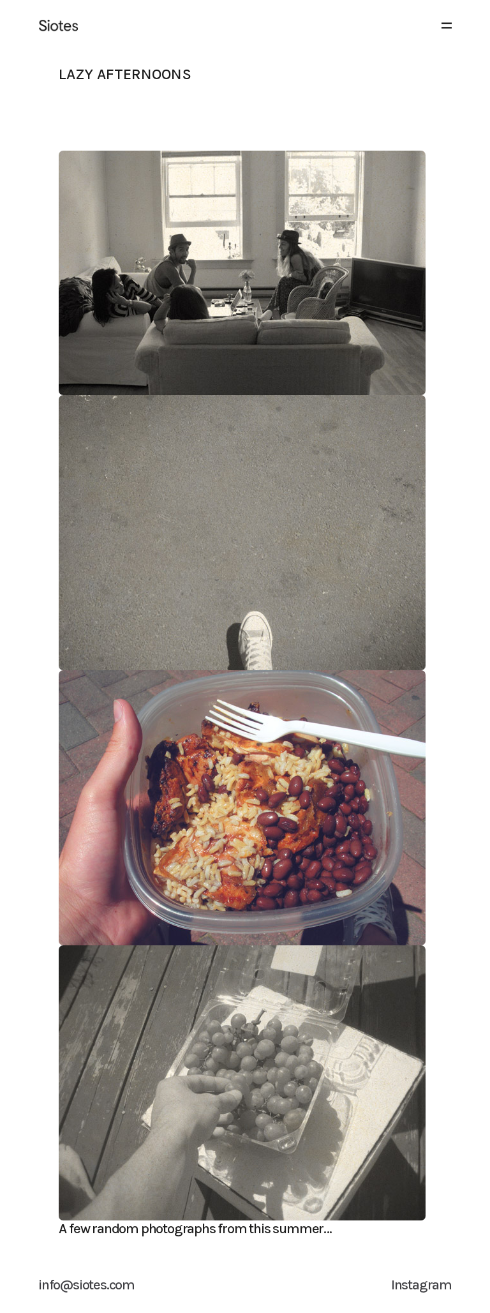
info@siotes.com (86, 1285)
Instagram (421, 1285)
